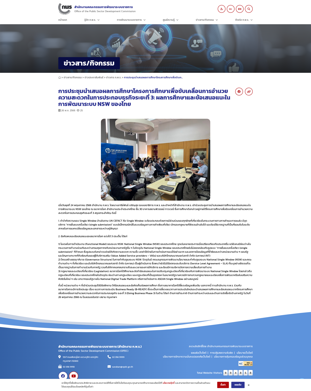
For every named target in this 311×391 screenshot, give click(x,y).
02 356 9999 (118, 357)
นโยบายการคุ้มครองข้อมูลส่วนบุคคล (233, 356)
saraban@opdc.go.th (122, 367)
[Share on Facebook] (239, 91)
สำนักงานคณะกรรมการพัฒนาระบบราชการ (103, 7)
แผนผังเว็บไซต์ (198, 353)
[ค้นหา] (249, 9)
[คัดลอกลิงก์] (249, 91)
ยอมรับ (238, 384)
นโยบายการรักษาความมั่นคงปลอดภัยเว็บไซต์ (186, 356)
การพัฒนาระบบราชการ (129, 20)
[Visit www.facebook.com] (63, 376)
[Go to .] (59, 77)
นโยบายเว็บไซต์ (245, 353)
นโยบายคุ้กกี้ (169, 383)
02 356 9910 (69, 367)
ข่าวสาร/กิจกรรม (205, 20)
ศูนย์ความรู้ (169, 20)
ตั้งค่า (223, 384)
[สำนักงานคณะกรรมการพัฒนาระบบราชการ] (65, 9)
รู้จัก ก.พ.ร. (90, 20)
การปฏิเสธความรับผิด (221, 353)
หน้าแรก (62, 20)
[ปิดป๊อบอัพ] (248, 385)
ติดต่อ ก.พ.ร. (242, 20)
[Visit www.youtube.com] (73, 376)
